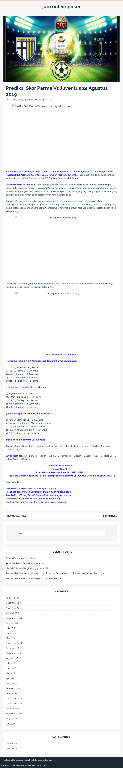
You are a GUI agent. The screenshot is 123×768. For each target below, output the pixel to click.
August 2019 (12, 623)
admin (30, 100)
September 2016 (14, 713)
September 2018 (14, 653)
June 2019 (11, 633)
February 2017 (13, 688)
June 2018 (11, 668)
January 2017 (12, 693)
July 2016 (10, 724)
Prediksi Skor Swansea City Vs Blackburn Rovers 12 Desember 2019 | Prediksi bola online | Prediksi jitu (55, 573)
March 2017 (11, 683)
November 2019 (14, 608)
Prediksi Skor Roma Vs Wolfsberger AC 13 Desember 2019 (34, 578)
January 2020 (12, 598)
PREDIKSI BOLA (79, 472)
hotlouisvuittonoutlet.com (14, 760)
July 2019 (10, 628)
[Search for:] (61, 533)
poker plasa (43, 100)
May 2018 (10, 673)
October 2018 (13, 648)
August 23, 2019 (15, 100)
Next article (109, 516)
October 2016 (13, 708)
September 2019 (14, 618)
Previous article (16, 516)
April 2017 (11, 678)
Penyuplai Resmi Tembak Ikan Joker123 (25, 563)
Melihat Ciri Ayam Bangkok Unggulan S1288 (27, 568)
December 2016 (14, 698)
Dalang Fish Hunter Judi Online (21, 558)
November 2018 (14, 643)
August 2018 (12, 658)
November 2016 (14, 703)
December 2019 (14, 603)
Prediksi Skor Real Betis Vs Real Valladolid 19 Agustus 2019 (36, 502)
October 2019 (12, 613)
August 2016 (12, 718)
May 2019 (10, 638)
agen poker (11, 743)
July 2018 (10, 663)
